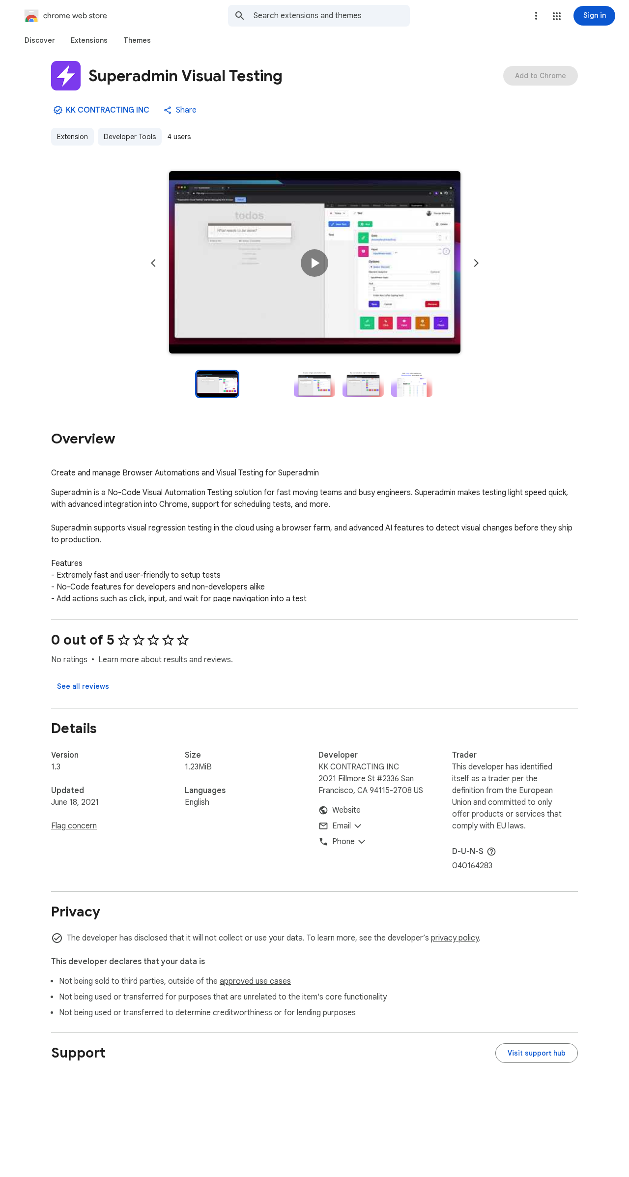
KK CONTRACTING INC (107, 110)
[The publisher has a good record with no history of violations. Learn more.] (58, 110)
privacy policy (455, 938)
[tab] (40, 40)
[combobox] (332, 16)
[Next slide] (476, 263)
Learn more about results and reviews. (165, 660)
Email (341, 826)
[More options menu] (536, 16)
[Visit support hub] (536, 1053)
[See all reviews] (83, 686)
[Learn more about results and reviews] (491, 851)
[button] (557, 16)
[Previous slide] (153, 263)
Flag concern (74, 826)
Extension (72, 136)
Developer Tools (130, 136)
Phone (343, 842)
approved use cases (255, 981)
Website (346, 810)
